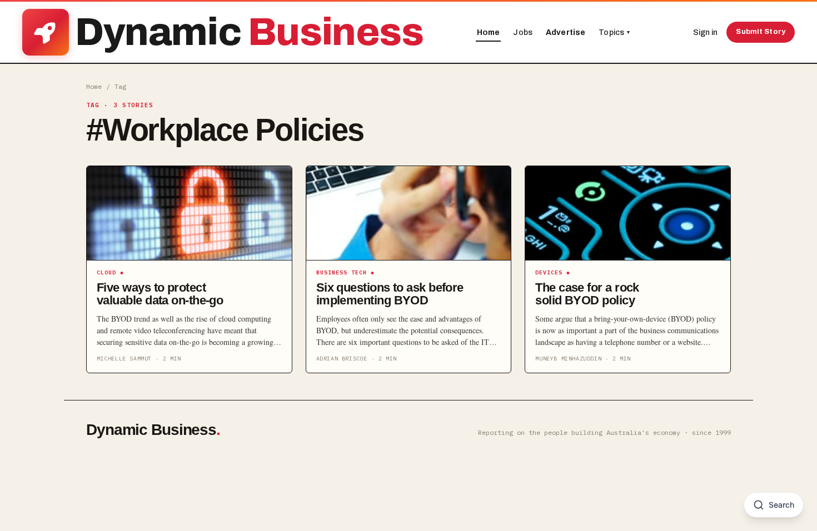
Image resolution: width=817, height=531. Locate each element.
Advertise (565, 32)
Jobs (522, 32)
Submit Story (760, 32)
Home (488, 32)
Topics (614, 32)
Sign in (705, 32)
